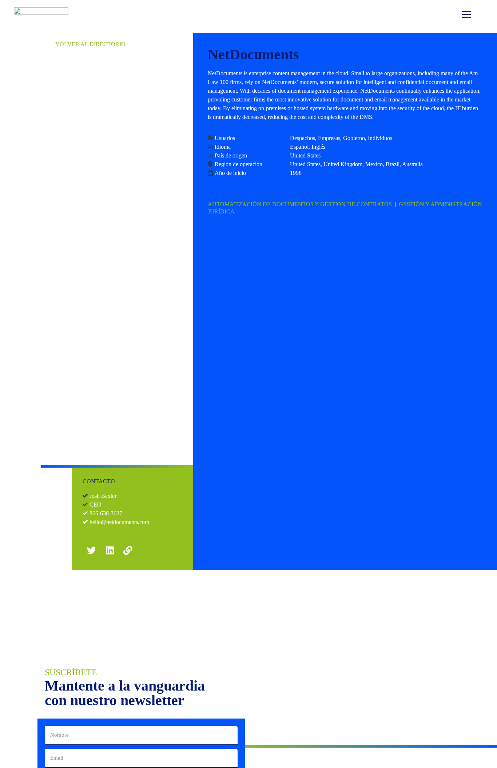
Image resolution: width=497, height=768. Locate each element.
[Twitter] (92, 550)
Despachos (302, 138)
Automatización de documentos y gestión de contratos (300, 204)
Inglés (318, 147)
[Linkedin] (110, 550)
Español (299, 147)
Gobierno (354, 138)
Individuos (380, 138)
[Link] (128, 550)
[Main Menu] (466, 15)
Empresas (329, 138)
